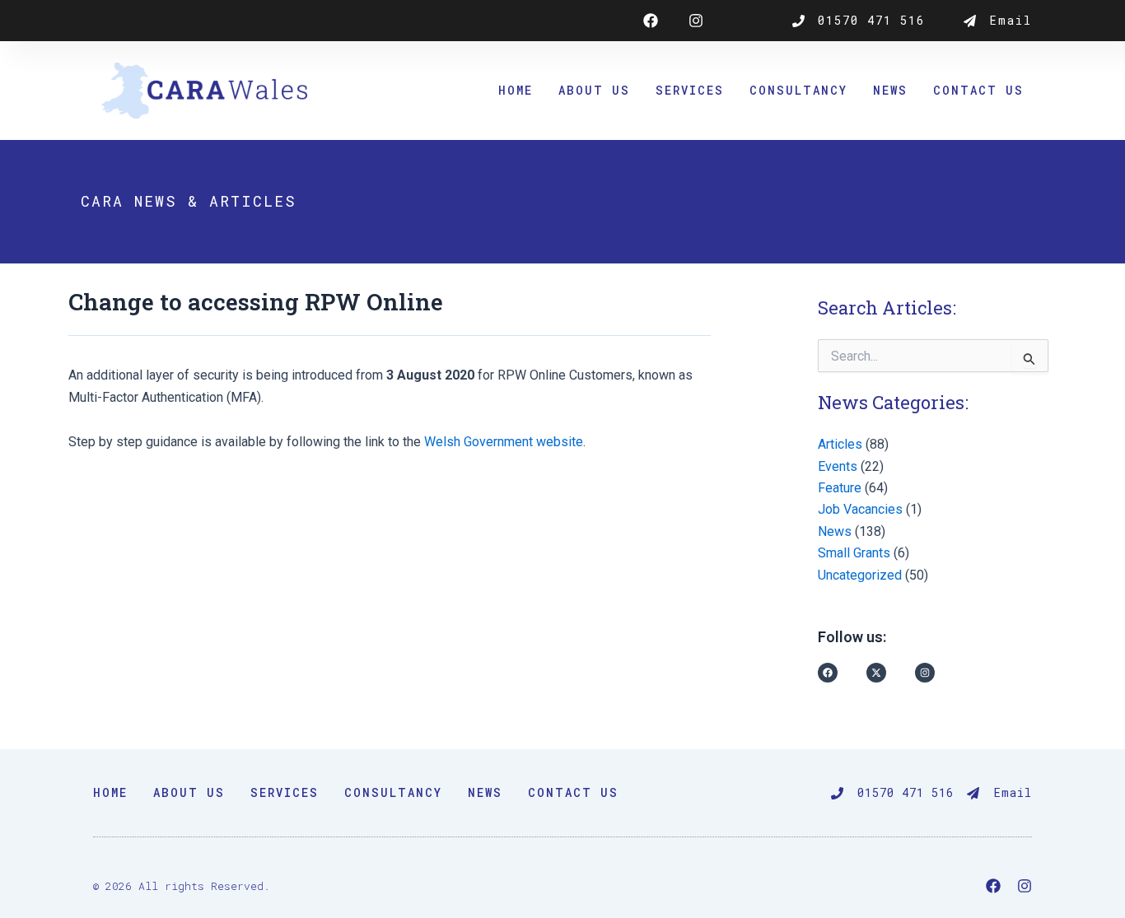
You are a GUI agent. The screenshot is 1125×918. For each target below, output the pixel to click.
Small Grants (854, 553)
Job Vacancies (860, 509)
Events (837, 466)
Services (690, 90)
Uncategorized (860, 575)
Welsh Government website (503, 442)
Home (515, 90)
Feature (839, 488)
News (890, 90)
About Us (594, 90)
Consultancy (798, 90)
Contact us (978, 90)
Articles (840, 444)
